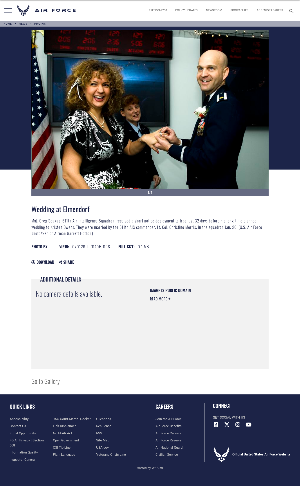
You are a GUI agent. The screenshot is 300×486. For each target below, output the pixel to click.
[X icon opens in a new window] (227, 424)
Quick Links (22, 406)
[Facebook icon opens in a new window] (216, 424)
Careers (164, 406)
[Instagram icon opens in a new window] (237, 424)
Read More (159, 299)
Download (44, 262)
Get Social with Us (229, 417)
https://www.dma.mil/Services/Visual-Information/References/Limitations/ (201, 333)
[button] (7, 10)
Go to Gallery (45, 381)
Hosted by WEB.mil (150, 468)
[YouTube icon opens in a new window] (248, 424)
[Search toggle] (292, 10)
